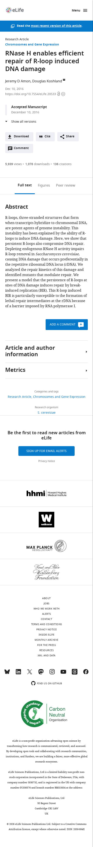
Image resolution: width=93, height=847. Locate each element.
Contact (46, 619)
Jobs (47, 603)
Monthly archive (46, 640)
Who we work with (47, 608)
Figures (44, 185)
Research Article (17, 39)
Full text (25, 185)
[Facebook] (86, 673)
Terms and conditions (46, 624)
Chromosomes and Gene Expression (32, 44)
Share (70, 136)
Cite (47, 136)
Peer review (65, 185)
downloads (37, 164)
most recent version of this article (56, 26)
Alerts (46, 614)
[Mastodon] (41, 673)
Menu (76, 10)
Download (21, 136)
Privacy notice (46, 461)
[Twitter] (30, 673)
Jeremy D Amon (17, 81)
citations (62, 164)
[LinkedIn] (18, 673)
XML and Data (47, 655)
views (13, 164)
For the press (46, 645)
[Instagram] (52, 673)
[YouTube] (63, 673)
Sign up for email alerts (46, 451)
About (46, 598)
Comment (23, 149)
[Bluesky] (7, 673)
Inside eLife (47, 634)
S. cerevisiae (47, 412)
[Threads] (75, 673)
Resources (46, 650)
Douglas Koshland (47, 81)
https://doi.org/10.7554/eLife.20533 (31, 94)
